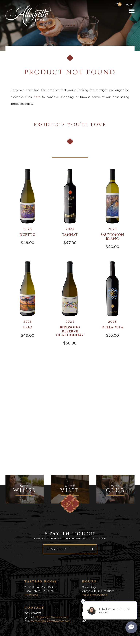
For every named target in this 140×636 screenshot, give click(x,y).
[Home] (28, 25)
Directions (31, 595)
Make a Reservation (94, 595)
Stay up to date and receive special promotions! (70, 538)
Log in (129, 4)
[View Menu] (132, 11)
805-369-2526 (32, 613)
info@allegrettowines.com (52, 617)
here (37, 97)
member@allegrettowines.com (50, 621)
